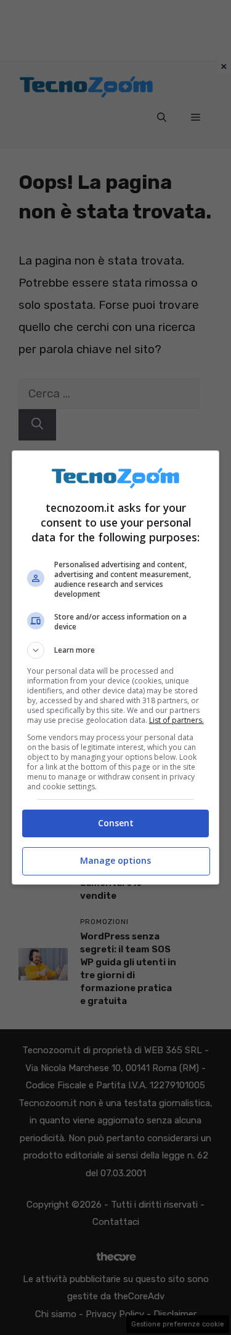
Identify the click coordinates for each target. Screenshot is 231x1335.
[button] (116, 650)
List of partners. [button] (176, 720)
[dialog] (116, 667)
